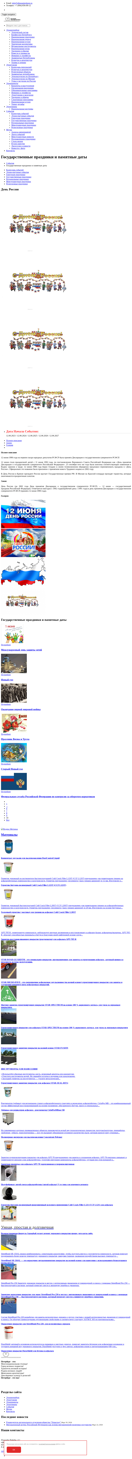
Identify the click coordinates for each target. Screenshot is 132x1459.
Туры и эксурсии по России (23, 81)
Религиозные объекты (21, 72)
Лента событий (18, 134)
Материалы (9, 834)
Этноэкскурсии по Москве (23, 79)
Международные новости (22, 137)
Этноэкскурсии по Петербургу (24, 76)
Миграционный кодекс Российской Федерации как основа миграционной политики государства (49, 1425)
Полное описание (14, 440)
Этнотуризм (11, 65)
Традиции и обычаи (20, 51)
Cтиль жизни (17, 141)
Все (7, 820)
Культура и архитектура (21, 60)
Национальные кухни (21, 42)
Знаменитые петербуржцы (23, 74)
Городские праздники (20, 118)
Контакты (10, 151)
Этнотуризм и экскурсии (22, 95)
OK (14, 1450)
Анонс (9, 443)
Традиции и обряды (20, 97)
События (10, 111)
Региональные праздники (22, 123)
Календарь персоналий (21, 67)
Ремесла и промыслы (20, 53)
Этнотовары (11, 106)
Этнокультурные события (22, 116)
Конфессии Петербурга (21, 35)
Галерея (9, 445)
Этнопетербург (12, 30)
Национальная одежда (21, 39)
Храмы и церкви (18, 62)
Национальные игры (20, 49)
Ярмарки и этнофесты (21, 55)
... (7, 806)
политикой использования (47, 1444)
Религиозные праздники (22, 127)
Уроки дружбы (17, 104)
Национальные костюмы (22, 109)
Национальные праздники (23, 37)
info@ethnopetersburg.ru (22, 3)
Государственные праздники (23, 120)
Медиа (9, 130)
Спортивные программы (22, 100)
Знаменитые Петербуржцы (23, 58)
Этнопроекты (12, 83)
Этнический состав (19, 32)
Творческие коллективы (21, 44)
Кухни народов (18, 144)
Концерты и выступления (22, 86)
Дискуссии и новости (20, 146)
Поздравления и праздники (23, 139)
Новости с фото (18, 148)
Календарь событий (20, 113)
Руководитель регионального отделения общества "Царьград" (33, 1422)
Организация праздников (22, 88)
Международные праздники (23, 125)
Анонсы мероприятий (21, 132)
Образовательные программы (24, 90)
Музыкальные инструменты (23, 46)
